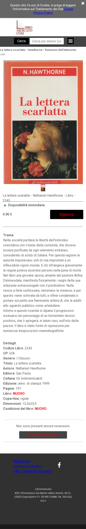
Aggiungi (66, 214)
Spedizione (22, 461)
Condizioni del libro (28, 466)
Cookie (68, 9)
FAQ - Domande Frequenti (32, 471)
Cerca (21, 41)
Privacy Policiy (43, 13)
